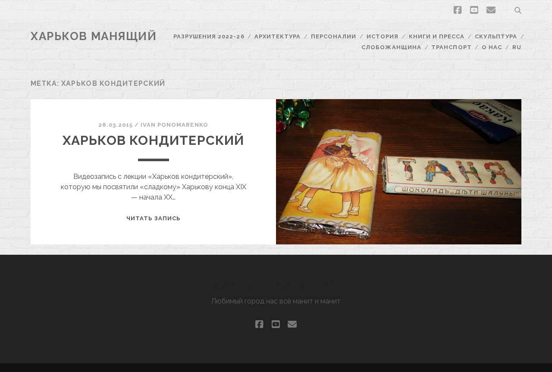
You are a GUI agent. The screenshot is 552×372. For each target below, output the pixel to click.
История (382, 36)
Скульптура (496, 36)
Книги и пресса (437, 36)
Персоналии (333, 36)
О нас (492, 47)
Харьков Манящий (94, 36)
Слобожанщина (391, 47)
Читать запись (153, 218)
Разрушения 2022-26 (209, 36)
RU (516, 47)
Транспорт (451, 47)
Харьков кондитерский (154, 140)
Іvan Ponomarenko (174, 125)
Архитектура (277, 36)
